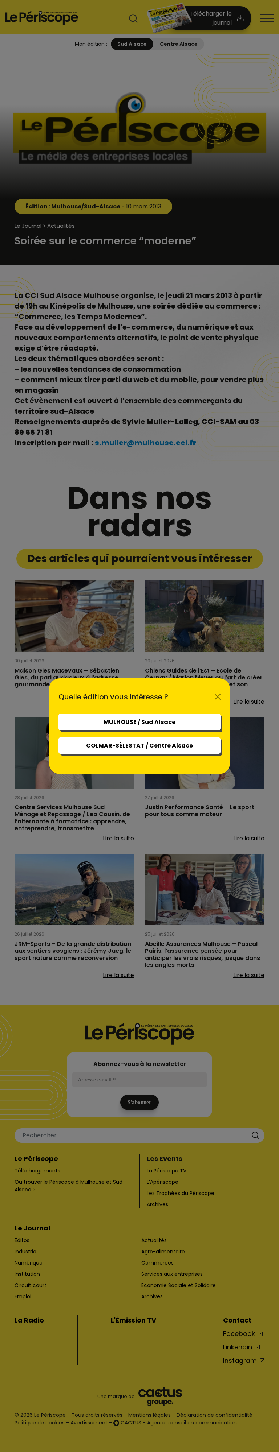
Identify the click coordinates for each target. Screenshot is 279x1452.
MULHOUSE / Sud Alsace (139, 722)
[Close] (217, 697)
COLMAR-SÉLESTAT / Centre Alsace (139, 745)
